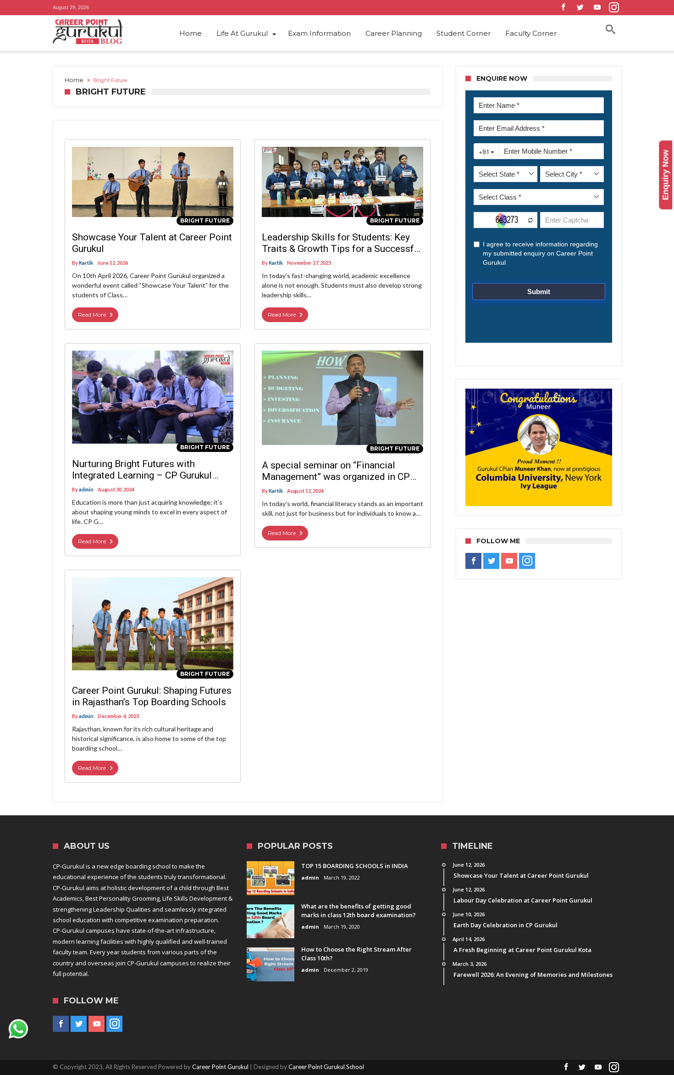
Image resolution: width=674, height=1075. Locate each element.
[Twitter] (580, 7)
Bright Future (205, 220)
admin (86, 489)
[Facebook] (563, 7)
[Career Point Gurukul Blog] (103, 32)
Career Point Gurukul (220, 1066)
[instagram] (614, 7)
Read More (92, 314)
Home (74, 80)
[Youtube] (597, 7)
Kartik (86, 263)
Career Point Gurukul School (326, 1066)
